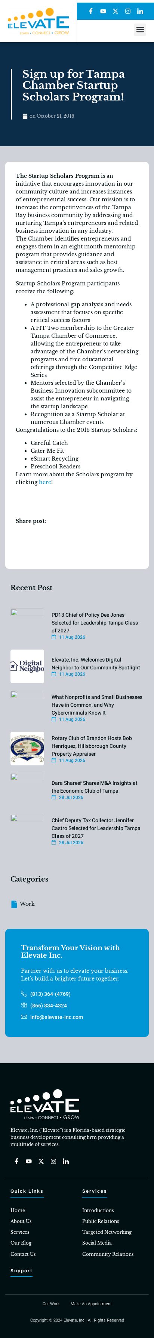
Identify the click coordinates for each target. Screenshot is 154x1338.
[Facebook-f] (91, 11)
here (45, 482)
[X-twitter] (115, 11)
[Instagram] (128, 11)
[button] (140, 30)
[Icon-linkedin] (140, 11)
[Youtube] (103, 11)
